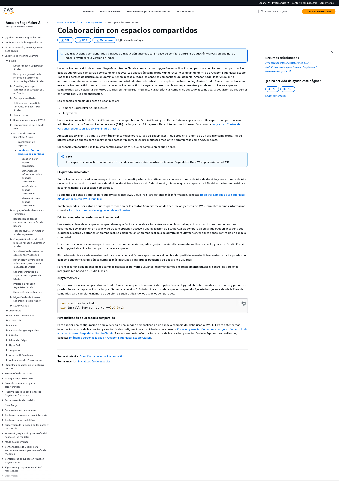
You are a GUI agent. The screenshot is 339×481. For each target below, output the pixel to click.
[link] (124, 22)
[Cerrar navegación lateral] (47, 22)
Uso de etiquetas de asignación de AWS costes (99, 210)
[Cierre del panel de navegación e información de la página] (332, 52)
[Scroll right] (197, 11)
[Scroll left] (79, 11)
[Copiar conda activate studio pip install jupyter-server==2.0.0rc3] (244, 303)
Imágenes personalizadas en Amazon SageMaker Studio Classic (110, 337)
